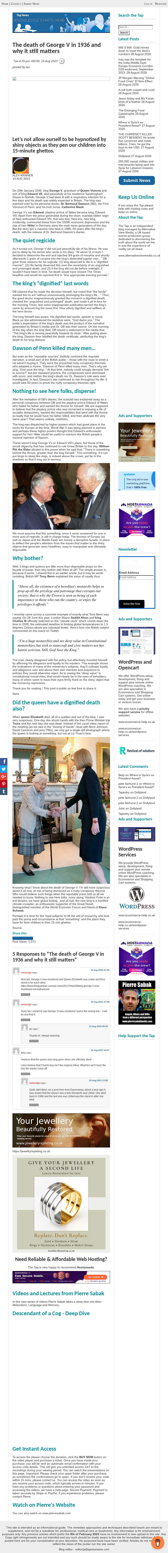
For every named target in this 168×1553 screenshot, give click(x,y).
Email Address (129, 572)
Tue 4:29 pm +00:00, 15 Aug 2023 (35, 61)
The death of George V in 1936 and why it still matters (56, 48)
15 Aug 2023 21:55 (100, 970)
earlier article (68, 573)
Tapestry (123, 792)
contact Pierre (21, 1496)
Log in (148, 3)
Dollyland (124, 156)
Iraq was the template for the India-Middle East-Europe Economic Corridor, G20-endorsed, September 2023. (135, 66)
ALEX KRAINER (22, 175)
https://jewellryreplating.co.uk (31, 1151)
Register (160, 3)
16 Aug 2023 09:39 (98, 1026)
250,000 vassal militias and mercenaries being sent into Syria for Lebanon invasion (136, 165)
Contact (16, 3)
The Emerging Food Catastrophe (131, 112)
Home (5, 3)
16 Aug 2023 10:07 (100, 1050)
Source (17, 927)
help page (61, 1490)
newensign (26, 972)
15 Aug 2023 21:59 (100, 1002)
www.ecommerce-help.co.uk (136, 721)
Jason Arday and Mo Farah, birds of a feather (136, 100)
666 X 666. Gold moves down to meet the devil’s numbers (134, 51)
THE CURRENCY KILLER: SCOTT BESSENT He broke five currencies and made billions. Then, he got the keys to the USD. (136, 141)
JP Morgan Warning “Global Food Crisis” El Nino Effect (136, 79)
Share (15, 694)
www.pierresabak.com (56, 1513)
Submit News (31, 3)
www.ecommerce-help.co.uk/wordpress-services (132, 732)
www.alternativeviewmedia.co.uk (139, 255)
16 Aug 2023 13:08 (98, 1080)
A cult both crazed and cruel (136, 89)
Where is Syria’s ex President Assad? (130, 124)
